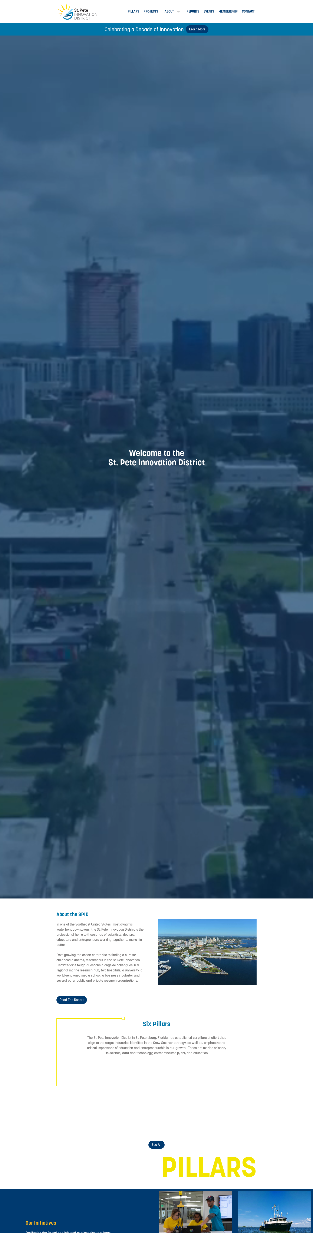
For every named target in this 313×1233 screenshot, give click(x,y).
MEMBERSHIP (228, 11)
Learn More (197, 29)
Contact (248, 11)
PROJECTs (151, 11)
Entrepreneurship (88, 1124)
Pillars (133, 11)
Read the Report (72, 1000)
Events (209, 11)
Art (156, 1124)
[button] (172, 11)
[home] (91, 11)
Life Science (156, 1090)
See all (156, 1144)
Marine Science (88, 1090)
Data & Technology (224, 1090)
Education (224, 1124)
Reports (193, 11)
